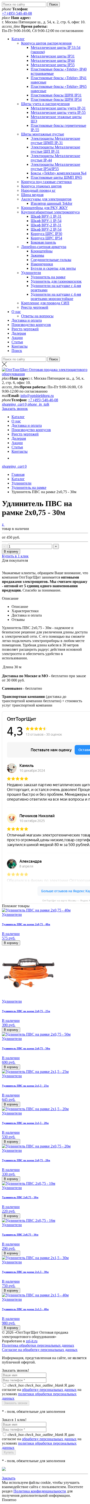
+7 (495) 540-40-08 (17, 13)
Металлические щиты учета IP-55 (58, 112)
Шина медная (32, 195)
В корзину (11, 551)
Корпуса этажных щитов (41, 186)
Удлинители (31, 273)
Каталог (18, 39)
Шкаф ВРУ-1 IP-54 (46, 221)
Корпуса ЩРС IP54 (46, 238)
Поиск (17, 351)
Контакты (20, 346)
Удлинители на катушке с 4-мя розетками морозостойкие (56, 296)
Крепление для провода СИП (45, 303)
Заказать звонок (15, 409)
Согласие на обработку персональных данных (40, 1350)
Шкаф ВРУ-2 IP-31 (46, 225)
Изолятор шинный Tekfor (51, 203)
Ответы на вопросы (37, 316)
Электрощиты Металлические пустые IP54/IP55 (55, 166)
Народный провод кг (38, 190)
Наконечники (42, 264)
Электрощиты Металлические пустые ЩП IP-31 (55, 149)
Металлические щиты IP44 (53, 60)
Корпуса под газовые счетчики (46, 182)
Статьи (17, 342)
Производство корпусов (31, 325)
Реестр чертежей (34, 307)
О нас (16, 312)
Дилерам (19, 333)
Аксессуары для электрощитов (46, 199)
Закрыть (8, 1478)
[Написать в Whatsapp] (45, 1469)
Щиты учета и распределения (45, 104)
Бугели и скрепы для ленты (53, 268)
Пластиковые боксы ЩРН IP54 (56, 99)
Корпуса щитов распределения (46, 43)
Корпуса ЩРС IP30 (46, 234)
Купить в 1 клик (15, 556)
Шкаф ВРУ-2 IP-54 (46, 229)
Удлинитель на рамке (48, 277)
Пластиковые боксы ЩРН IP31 (56, 95)
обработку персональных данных (49, 1390)
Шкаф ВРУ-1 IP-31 (46, 216)
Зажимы (37, 255)
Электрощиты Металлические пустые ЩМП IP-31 (55, 140)
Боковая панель (43, 242)
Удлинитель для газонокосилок (56, 281)
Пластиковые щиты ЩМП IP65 (56, 177)
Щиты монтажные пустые (42, 134)
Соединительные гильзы (51, 260)
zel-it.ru (31, 1341)
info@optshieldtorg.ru (37, 396)
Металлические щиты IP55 (53, 65)
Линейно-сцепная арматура (43, 247)
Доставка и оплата (27, 320)
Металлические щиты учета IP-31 (58, 108)
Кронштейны (42, 251)
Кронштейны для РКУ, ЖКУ (44, 208)
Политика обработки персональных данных (38, 1345)
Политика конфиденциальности (39, 1491)
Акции (17, 338)
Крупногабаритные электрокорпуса (50, 212)
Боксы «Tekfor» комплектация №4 (58, 173)
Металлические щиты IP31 (53, 56)
